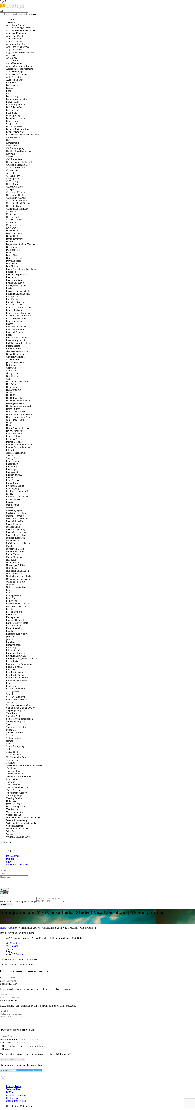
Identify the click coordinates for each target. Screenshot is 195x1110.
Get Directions (13, 943)
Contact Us (12, 1098)
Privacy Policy (13, 1086)
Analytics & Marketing (17, 864)
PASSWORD (7, 1042)
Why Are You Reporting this (18, 901)
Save (8, 922)
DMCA (9, 1092)
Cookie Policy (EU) (16, 1100)
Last (2, 980)
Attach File (5, 1011)
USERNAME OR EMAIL (13, 1039)
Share (9, 919)
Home (3, 927)
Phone (3, 997)
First (2, 977)
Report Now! (6, 905)
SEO (8, 861)
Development (13, 855)
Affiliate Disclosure (16, 1095)
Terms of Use (13, 1089)
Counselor (13, 927)
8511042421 (12, 946)
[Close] (1, 896)
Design (10, 858)
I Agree (6, 1049)
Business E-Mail (35, 986)
